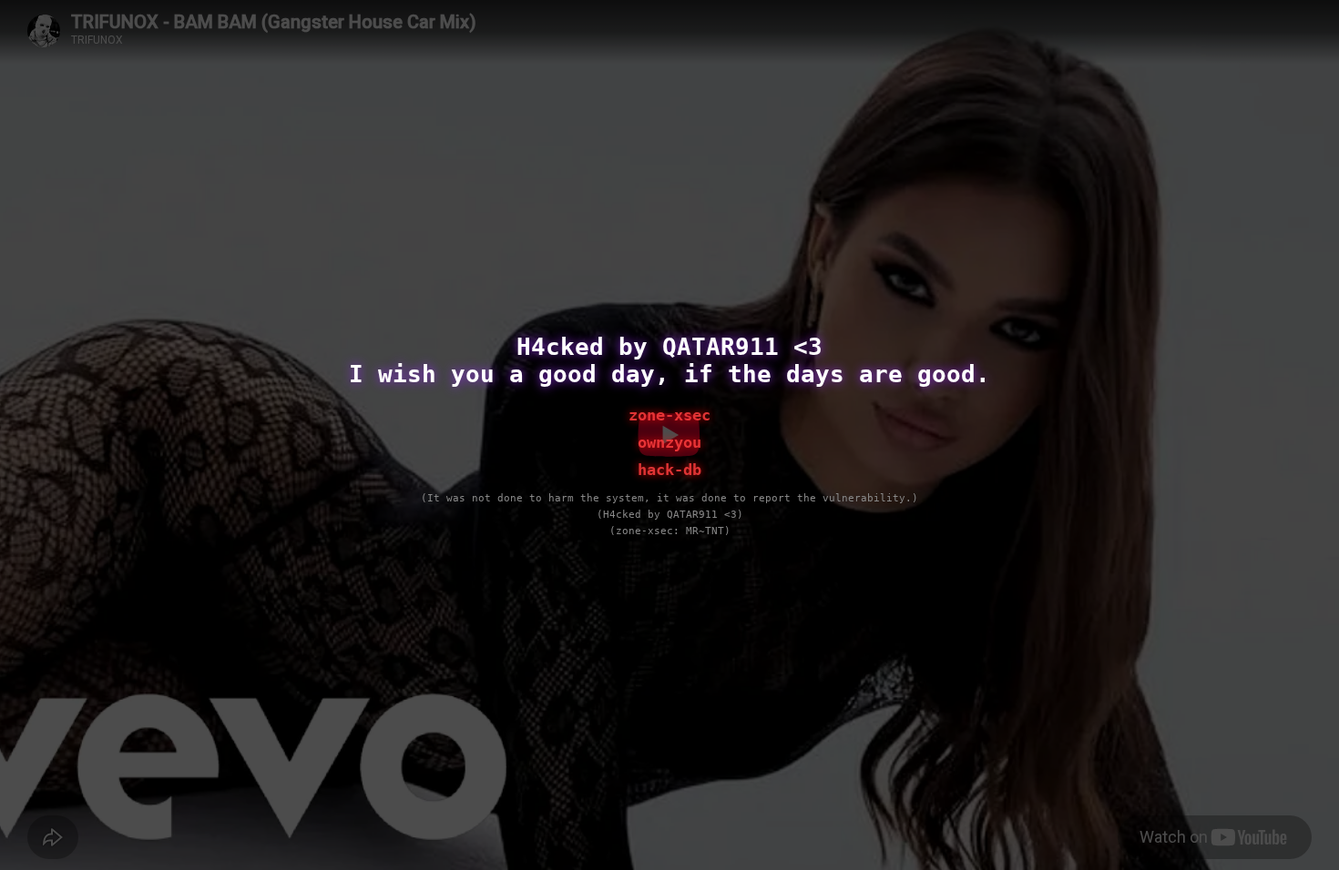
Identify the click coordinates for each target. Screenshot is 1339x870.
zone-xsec (669, 415)
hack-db (669, 469)
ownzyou (669, 442)
